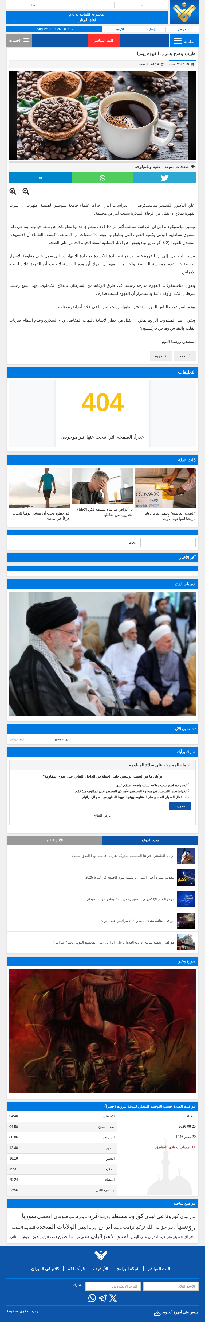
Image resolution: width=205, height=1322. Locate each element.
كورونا (135, 1216)
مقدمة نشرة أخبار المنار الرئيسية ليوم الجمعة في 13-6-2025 (129, 877)
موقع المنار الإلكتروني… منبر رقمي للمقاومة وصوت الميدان (130, 899)
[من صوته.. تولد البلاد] (102, 1031)
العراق (190, 1236)
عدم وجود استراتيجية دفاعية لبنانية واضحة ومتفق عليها (151, 785)
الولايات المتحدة (56, 1226)
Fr (87, 4)
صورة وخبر (187, 961)
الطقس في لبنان (80, 1237)
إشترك (78, 1285)
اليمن (82, 1227)
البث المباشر (103, 40)
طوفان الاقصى (78, 1217)
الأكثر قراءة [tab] (54, 840)
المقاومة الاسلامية (23, 1228)
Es (141, 4)
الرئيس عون (41, 1237)
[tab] (102, 765)
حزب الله (156, 1227)
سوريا (29, 1216)
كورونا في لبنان (161, 1216)
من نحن (181, 29)
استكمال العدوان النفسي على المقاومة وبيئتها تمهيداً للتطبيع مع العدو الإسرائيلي (134, 797)
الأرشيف (119, 29)
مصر (193, 1217)
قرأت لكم (76, 1268)
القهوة (159, 356)
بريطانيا (117, 1227)
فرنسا (104, 1217)
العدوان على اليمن (145, 1237)
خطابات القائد (185, 584)
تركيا (140, 1227)
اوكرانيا (93, 1227)
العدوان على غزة (171, 1237)
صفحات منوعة (176, 166)
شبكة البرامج (127, 1268)
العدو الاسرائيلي (110, 1236)
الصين (64, 1236)
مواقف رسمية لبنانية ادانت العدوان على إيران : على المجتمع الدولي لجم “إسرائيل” (113, 942)
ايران (105, 1226)
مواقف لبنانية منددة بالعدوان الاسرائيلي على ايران (137, 921)
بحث (132, 542)
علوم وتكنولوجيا (148, 166)
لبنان (184, 1216)
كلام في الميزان (45, 1268)
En (33, 4)
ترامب (128, 1227)
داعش (172, 1227)
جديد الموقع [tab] (150, 840)
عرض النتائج (103, 815)
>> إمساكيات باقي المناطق (175, 1147)
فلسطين (118, 1216)
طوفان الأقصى (52, 1216)
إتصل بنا (150, 29)
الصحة (183, 356)
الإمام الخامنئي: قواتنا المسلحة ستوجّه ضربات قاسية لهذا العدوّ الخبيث (123, 856)
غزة (93, 1215)
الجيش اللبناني (20, 1237)
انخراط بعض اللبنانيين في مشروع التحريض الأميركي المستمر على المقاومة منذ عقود (131, 791)
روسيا (186, 1226)
